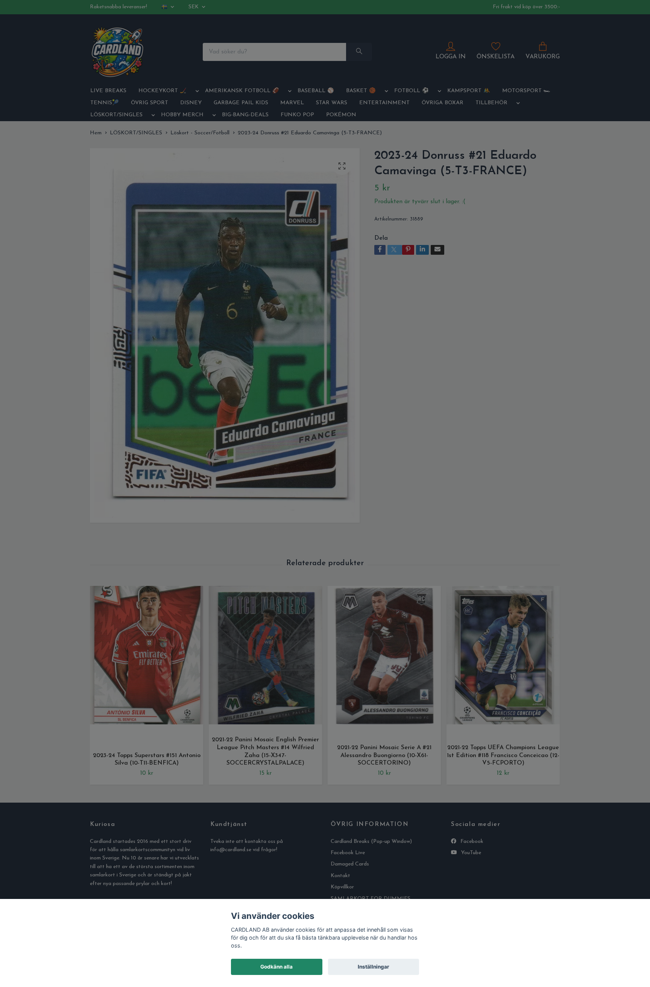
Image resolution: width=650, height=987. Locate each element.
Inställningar (373, 967)
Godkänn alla (276, 967)
